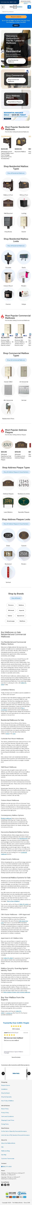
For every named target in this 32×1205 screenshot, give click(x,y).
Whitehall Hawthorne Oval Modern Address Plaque (6, 457)
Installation (4, 1089)
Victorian (8, 267)
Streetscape (11, 621)
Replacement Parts (8, 418)
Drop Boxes (8, 232)
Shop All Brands (16, 598)
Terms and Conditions (7, 1116)
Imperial (21, 610)
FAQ (2, 1147)
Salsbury (21, 605)
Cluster (24, 232)
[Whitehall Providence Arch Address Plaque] (21, 444)
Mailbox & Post (8, 195)
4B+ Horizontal (8, 400)
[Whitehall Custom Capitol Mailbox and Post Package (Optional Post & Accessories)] (7, 141)
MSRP (12, 20)
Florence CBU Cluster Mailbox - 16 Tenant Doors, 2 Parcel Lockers (7, 342)
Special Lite (20, 616)
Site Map (3, 1155)
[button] (29, 7)
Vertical (23, 400)
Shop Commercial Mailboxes (13, 80)
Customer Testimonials (7, 1158)
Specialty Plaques (23, 512)
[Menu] (2, 7)
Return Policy (5, 1109)
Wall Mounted (8, 213)
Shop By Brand (5, 1093)
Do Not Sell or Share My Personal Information (14, 1131)
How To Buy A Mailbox (7, 1100)
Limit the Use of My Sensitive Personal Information (15, 1135)
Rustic (24, 267)
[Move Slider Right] (28, 1073)
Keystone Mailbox (20, 151)
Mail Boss (22, 621)
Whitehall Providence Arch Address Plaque (20, 456)
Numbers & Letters (24, 494)
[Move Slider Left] (3, 1073)
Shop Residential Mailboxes (13, 61)
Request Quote (5, 1085)
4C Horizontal (23, 382)
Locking (23, 213)
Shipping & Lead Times (7, 1120)
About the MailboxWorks (8, 1143)
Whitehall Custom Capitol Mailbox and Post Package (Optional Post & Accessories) (7, 155)
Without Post (24, 195)
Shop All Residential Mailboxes (16, 173)
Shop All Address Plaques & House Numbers (16, 472)
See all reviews (16, 1057)
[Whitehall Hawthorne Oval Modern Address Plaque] (7, 444)
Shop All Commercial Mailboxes (16, 360)
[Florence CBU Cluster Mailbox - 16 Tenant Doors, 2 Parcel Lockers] (7, 330)
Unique (24, 304)
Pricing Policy (5, 1124)
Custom (8, 304)
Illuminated (8, 564)
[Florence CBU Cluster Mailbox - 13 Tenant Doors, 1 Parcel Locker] (21, 330)
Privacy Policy (5, 1112)
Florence (11, 605)
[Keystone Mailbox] (21, 141)
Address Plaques (8, 494)
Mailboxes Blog (5, 1151)
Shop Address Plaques (15, 102)
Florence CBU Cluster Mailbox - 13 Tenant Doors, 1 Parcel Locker (21, 342)
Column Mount (8, 286)
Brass (8, 545)
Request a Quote (16, 17)
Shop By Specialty (6, 1097)
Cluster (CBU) (8, 382)
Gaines (10, 616)
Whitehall (11, 610)
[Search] (29, 11)
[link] (16, 1052)
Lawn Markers (8, 512)
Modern (23, 286)
